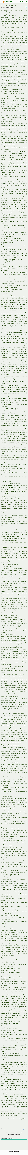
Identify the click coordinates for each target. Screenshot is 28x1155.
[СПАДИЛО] (7, 2)
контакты (17, 1151)
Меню (24, 2)
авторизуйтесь (23, 1129)
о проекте (10, 1151)
